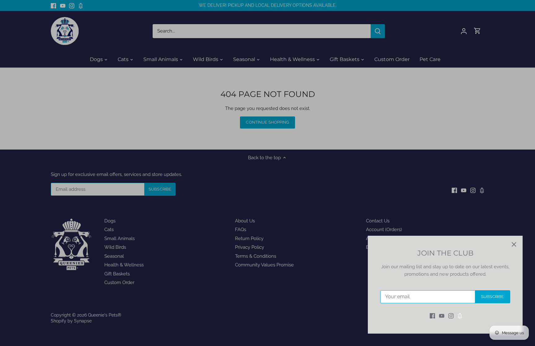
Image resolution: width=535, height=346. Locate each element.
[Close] (514, 244)
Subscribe (492, 296)
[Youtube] (441, 316)
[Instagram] (451, 316)
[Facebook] (432, 316)
